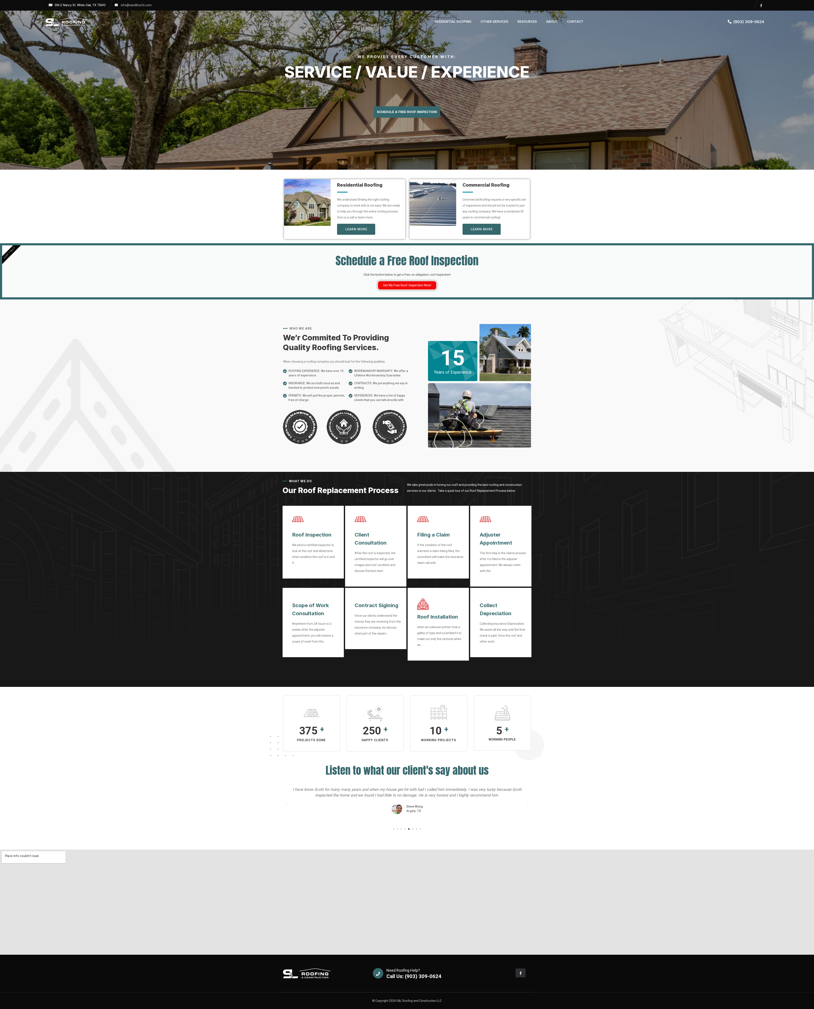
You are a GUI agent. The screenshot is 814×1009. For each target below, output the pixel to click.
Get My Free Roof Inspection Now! (407, 285)
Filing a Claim (433, 535)
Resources (527, 22)
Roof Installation (437, 617)
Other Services (494, 22)
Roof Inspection (312, 535)
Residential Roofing (453, 22)
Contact (575, 22)
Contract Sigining (376, 605)
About (552, 22)
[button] (286, 803)
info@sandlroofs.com (136, 5)
